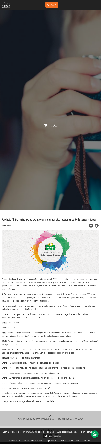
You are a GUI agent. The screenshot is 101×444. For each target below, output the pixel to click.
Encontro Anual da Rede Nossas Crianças (36, 419)
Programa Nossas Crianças (70, 419)
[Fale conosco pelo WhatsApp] (95, 434)
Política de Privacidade (52, 436)
